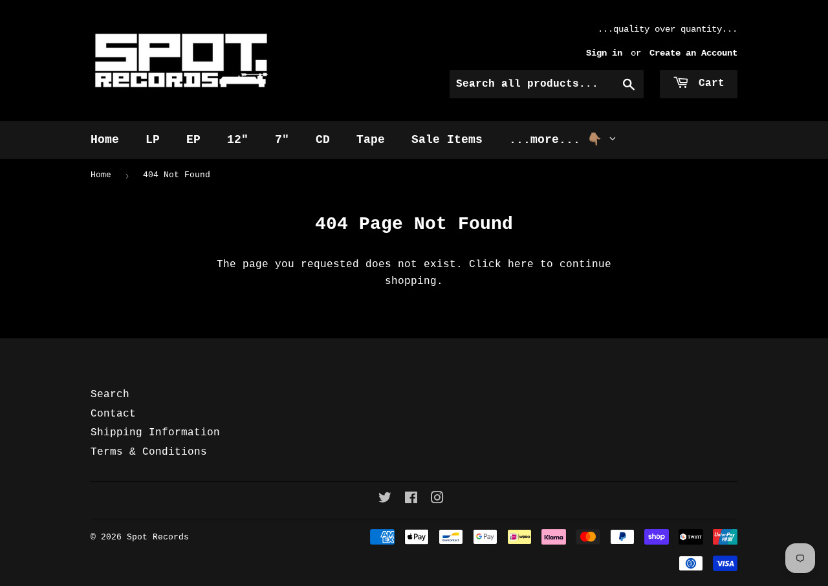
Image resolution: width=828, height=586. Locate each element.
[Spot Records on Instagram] (437, 500)
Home (105, 139)
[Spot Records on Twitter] (384, 500)
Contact (113, 414)
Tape (370, 139)
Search (110, 394)
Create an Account (693, 53)
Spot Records (158, 537)
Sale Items (447, 139)
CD (323, 139)
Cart (708, 83)
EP (193, 139)
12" (237, 139)
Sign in (604, 53)
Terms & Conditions (149, 452)
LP (153, 139)
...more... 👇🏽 (559, 139)
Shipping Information (155, 433)
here (521, 264)
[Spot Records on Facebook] (411, 500)
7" (282, 139)
